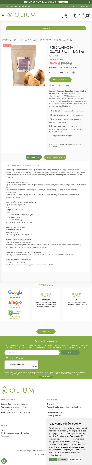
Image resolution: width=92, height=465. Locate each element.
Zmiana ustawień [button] (75, 460)
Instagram (84, 6)
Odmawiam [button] (62, 460)
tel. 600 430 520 (7, 6)
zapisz (11, 358)
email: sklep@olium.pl (22, 6)
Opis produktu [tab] (33, 157)
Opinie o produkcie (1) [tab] (55, 157)
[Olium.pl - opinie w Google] (15, 294)
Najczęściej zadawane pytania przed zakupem (17, 410)
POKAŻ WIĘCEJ (46, 377)
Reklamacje (5, 436)
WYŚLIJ (70, 352)
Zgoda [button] (53, 460)
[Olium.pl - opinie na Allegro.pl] (15, 304)
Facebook (76, 6)
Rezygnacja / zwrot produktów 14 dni (14, 407)
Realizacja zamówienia (54, 413)
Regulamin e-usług (53, 410)
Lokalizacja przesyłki (54, 416)
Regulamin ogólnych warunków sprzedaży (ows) (64, 407)
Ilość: (51, 73)
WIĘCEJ (63, 2)
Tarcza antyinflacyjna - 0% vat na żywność (15, 413)
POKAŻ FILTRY (46, 28)
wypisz (21, 358)
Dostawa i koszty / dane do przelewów (14, 404)
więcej (80, 111)
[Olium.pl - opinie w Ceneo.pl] (15, 314)
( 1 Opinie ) (62, 59)
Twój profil (51, 404)
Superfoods (77, 145)
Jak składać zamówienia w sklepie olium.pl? (16, 433)
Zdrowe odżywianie (65, 145)
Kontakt (3, 430)
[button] (66, 16)
